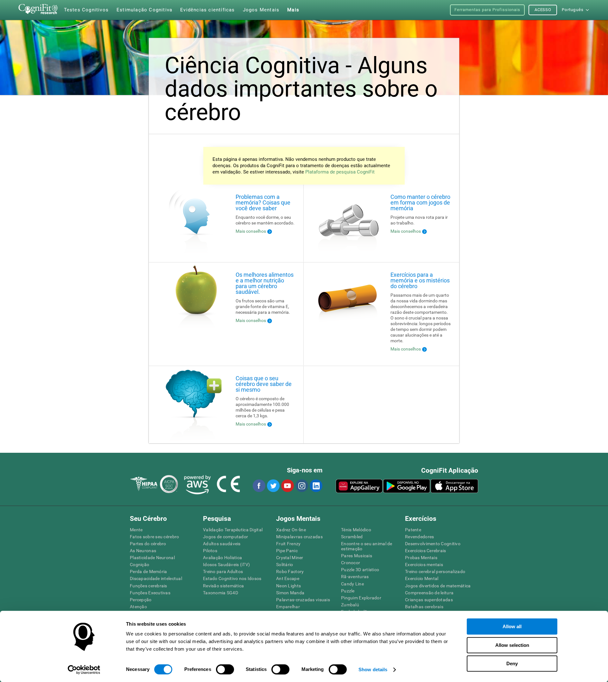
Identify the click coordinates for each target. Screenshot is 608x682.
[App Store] (454, 486)
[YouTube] (287, 485)
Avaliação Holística (222, 557)
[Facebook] (258, 485)
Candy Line (352, 583)
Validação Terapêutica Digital (233, 529)
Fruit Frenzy (288, 543)
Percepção (141, 599)
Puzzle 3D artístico (360, 569)
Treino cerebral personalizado (435, 571)
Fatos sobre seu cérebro (154, 536)
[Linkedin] (315, 485)
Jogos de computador (225, 536)
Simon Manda (290, 592)
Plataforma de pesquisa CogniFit (340, 172)
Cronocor (350, 562)
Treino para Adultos (223, 571)
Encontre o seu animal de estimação (366, 546)
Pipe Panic (287, 550)
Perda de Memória (148, 571)
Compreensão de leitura (429, 592)
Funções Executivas (150, 592)
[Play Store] (406, 486)
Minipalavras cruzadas (299, 536)
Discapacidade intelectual (156, 578)
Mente (136, 529)
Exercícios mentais (424, 564)
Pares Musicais (356, 555)
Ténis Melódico (356, 529)
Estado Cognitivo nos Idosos (232, 578)
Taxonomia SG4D (220, 592)
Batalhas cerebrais (424, 606)
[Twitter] (273, 485)
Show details (372, 669)
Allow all (512, 626)
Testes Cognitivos (86, 10)
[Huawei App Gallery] (359, 486)
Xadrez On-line (291, 529)
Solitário (284, 564)
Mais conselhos (251, 231)
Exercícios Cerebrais (425, 550)
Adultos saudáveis (222, 543)
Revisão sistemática (223, 585)
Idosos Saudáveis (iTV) (226, 564)
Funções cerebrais (148, 585)
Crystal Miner (289, 557)
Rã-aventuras (355, 576)
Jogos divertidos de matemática (438, 585)
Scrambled (352, 536)
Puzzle (348, 590)
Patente (413, 529)
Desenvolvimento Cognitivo (432, 543)
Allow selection (512, 645)
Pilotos (210, 550)
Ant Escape (287, 578)
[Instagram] (301, 485)
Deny (512, 663)
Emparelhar (288, 606)
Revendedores (419, 536)
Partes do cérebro (148, 543)
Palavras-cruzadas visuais (303, 599)
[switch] (225, 669)
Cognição (139, 564)
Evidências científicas (207, 10)
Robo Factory (290, 571)
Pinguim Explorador (361, 597)
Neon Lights (288, 585)
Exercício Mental (421, 578)
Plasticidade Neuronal (152, 557)
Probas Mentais (421, 557)
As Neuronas (143, 550)
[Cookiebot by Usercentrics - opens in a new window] (84, 669)
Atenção (138, 606)
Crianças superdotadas (429, 599)
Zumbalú (350, 604)
